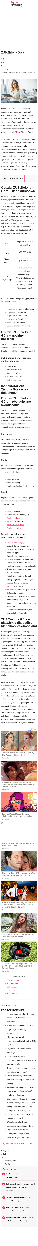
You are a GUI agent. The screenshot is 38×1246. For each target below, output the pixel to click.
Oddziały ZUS (15, 1144)
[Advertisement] (19, 29)
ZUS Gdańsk (12, 993)
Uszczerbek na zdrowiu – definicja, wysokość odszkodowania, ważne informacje (20, 1018)
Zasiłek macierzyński (15, 524)
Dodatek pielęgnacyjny (15, 542)
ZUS (17, 132)
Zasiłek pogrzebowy (14, 528)
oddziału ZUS (23, 139)
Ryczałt (9, 586)
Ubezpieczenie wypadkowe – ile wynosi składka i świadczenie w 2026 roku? (21, 1041)
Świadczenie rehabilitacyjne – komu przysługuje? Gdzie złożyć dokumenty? (21, 1029)
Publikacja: (10, 72)
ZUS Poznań (12, 987)
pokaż (19, 178)
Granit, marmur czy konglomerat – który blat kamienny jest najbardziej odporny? (20, 1079)
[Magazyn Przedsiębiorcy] (16, 4)
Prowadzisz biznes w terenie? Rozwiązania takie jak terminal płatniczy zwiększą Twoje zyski (19, 1133)
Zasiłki (7, 1164)
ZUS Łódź (11, 990)
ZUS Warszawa (13, 980)
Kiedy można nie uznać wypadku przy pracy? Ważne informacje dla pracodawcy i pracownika (20, 1187)
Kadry (3, 1144)
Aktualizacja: (27, 72)
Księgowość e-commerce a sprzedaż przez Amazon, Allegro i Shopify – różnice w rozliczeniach (20, 1091)
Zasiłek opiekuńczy (14, 518)
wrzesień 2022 (12, 1005)
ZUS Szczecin (12, 983)
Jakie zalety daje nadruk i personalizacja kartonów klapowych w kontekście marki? (21, 1060)
